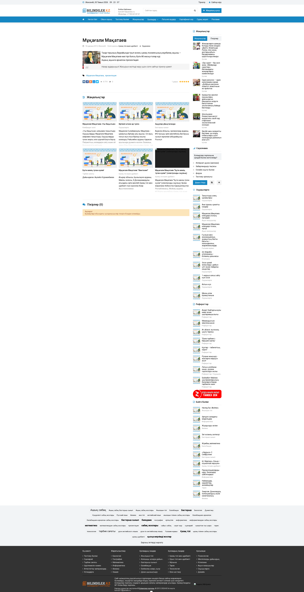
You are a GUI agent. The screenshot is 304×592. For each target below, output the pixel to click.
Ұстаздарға (89, 572)
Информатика (119, 565)
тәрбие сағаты (107, 531)
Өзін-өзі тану (175, 572)
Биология (198, 510)
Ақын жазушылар (206, 565)
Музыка (173, 562)
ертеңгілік (169, 520)
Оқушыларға (124, 127)
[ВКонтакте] (84, 81)
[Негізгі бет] (97, 10)
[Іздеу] (194, 10)
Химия (115, 572)
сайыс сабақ (166, 526)
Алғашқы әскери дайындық (153, 559)
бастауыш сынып (130, 520)
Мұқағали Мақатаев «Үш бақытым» (99, 124)
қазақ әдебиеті (138, 537)
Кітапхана (202, 562)
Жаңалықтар (138, 19)
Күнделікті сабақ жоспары (103, 515)
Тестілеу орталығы (203, 177)
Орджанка (146, 46)
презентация (110, 75)
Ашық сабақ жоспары (145, 510)
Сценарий (88, 559)
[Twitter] (97, 81)
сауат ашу (178, 526)
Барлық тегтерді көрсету (152, 542)
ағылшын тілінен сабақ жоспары (177, 515)
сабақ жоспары (149, 525)
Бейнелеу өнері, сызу (150, 569)
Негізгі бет (92, 19)
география (158, 520)
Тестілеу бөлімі (122, 19)
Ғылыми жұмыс (171, 532)
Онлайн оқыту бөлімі (204, 170)
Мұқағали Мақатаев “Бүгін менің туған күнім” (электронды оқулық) (171, 171)
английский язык (154, 515)
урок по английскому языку (151, 532)
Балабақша (174, 510)
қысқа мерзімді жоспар (159, 536)
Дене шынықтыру (149, 572)
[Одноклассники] (90, 81)
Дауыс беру (200, 183)
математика (91, 525)
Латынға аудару (169, 19)
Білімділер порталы (146, 588)
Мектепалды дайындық (208, 559)
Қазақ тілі (185, 531)
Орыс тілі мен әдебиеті (180, 559)
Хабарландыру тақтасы (205, 166)
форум (198, 173)
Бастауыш (186, 510)
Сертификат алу (186, 19)
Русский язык (122, 515)
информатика (181, 520)
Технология (175, 569)
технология (91, 532)
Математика (118, 562)
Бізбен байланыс (124, 9)
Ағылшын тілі (161, 510)
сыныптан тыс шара (203, 526)
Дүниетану (209, 510)
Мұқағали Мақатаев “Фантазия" (133, 170)
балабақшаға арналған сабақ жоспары (103, 520)
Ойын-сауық (106, 19)
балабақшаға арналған (201, 515)
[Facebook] (87, 81)
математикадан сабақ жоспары (113, 526)
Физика (133, 515)
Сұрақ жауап (202, 19)
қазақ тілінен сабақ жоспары (205, 532)
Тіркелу (202, 2)
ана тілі (142, 515)
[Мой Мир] (94, 81)
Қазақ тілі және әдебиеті (128, 46)
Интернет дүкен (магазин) (207, 163)
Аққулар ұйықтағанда (165, 124)
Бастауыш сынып (162, 127)
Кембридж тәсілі (89, 127)
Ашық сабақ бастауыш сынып (121, 510)
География (117, 559)
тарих (216, 526)
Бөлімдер (151, 19)
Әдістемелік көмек (92, 565)
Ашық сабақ (98, 510)
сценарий (189, 526)
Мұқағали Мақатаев (95, 75)
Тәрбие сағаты (88, 174)
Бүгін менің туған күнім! (93, 170)
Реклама (215, 19)
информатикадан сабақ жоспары (203, 520)
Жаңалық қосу (213, 10)
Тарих (172, 565)
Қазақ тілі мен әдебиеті (180, 556)
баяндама (147, 520)
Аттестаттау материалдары (96, 569)
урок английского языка (128, 532)
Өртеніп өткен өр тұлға (129, 124)
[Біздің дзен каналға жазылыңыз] (207, 398)
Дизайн (201, 572)
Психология (203, 556)
